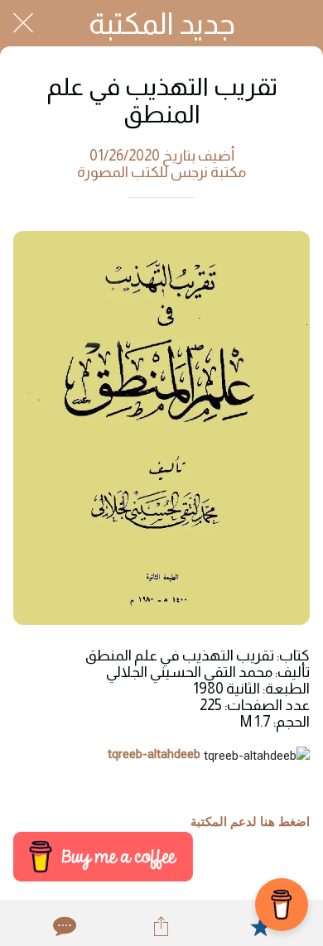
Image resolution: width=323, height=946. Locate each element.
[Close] (23, 23)
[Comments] (63, 926)
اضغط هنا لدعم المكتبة (250, 821)
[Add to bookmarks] (260, 926)
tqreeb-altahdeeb (154, 754)
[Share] (161, 926)
